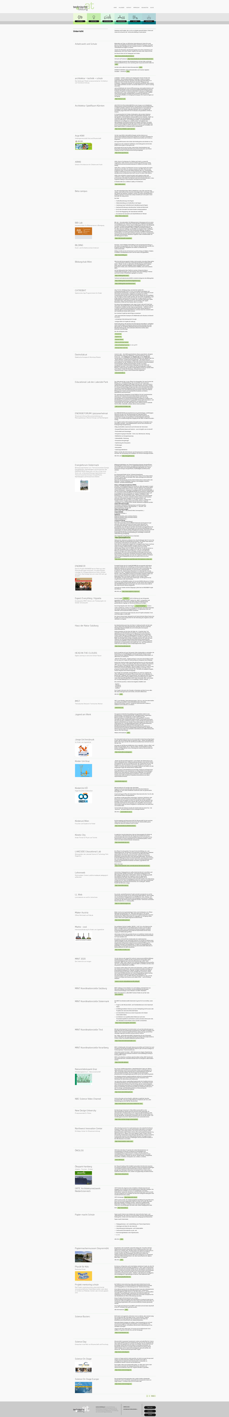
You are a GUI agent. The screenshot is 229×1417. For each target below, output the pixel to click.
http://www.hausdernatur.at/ (122, 646)
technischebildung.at (83, 6)
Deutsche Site (118, 333)
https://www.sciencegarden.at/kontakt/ (125, 1022)
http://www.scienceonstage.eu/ (123, 1383)
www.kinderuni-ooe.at (126, 811)
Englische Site (118, 336)
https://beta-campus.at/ (122, 216)
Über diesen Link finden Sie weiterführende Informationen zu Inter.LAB (133, 559)
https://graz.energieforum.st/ (122, 537)
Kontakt (128, 7)
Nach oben (150, 1407)
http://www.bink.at (122, 1207)
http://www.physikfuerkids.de (122, 1276)
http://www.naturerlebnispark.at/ (123, 1092)
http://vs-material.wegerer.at (122, 903)
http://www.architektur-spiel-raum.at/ (125, 128)
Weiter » (153, 1396)
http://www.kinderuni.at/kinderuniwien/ (125, 825)
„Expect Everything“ (141, 606)
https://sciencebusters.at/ (121, 1332)
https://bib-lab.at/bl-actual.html (123, 238)
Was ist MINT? (119, 994)
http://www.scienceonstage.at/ (123, 1370)
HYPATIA (126, 598)
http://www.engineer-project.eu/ (130, 591)
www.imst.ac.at (119, 707)
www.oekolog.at (119, 1159)
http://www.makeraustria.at (122, 920)
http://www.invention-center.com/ (124, 1141)
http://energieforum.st (128, 455)
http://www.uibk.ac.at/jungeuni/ (123, 752)
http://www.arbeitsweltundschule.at (124, 56)
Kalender (121, 7)
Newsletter (150, 1411)
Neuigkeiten (145, 7)
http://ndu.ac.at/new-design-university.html (126, 1119)
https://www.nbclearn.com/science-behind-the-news (128, 1103)
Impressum (136, 7)
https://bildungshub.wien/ (122, 275)
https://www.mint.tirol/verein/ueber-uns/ (125, 1040)
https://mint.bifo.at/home (121, 1062)
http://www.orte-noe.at (131, 1197)
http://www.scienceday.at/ (122, 1352)
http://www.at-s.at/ (120, 98)
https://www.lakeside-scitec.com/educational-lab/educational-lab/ (132, 865)
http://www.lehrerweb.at (121, 885)
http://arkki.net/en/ (120, 184)
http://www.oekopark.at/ (121, 1174)
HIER (116, 64)
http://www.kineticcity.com (122, 842)
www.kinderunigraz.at (120, 781)
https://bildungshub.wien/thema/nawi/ (125, 283)
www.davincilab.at (120, 372)
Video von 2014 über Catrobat (121, 342)
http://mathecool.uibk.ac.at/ (122, 949)
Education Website (119, 339)
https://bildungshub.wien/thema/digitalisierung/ (127, 280)
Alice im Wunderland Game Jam (122, 345)
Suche (152, 7)
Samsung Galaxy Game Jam (121, 347)
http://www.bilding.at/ (121, 255)
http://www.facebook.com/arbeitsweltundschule (140, 59)
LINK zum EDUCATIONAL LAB (122, 406)
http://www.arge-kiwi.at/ (121, 152)
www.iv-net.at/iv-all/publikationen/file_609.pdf (127, 981)
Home (115, 7)
